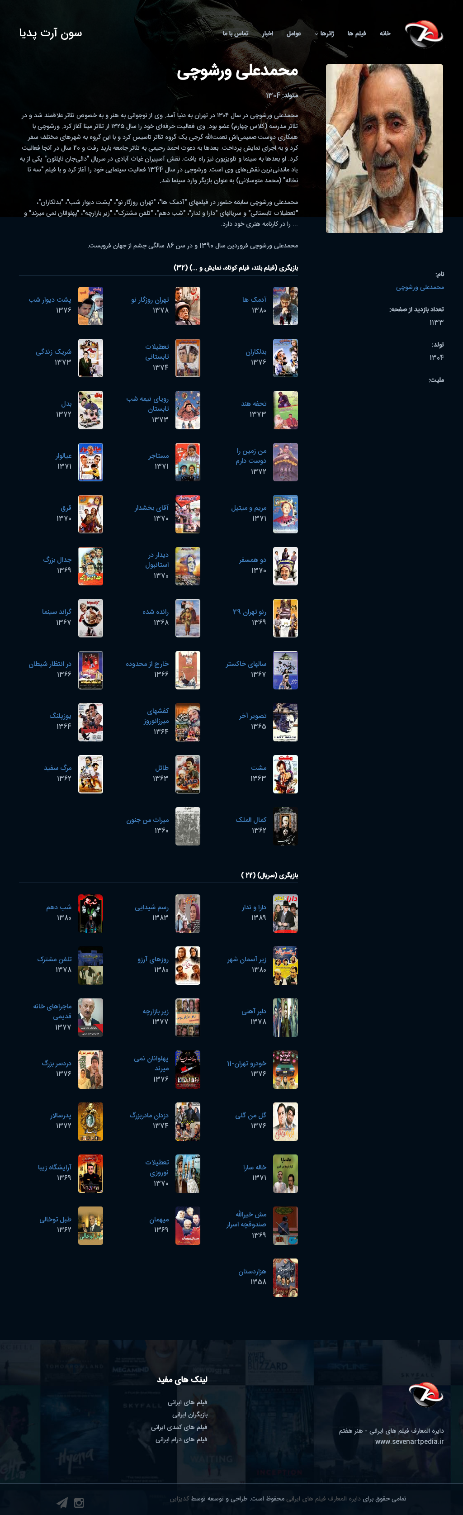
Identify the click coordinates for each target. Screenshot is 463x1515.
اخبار (267, 33)
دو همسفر (252, 560)
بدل (66, 404)
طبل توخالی (55, 1219)
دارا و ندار (254, 907)
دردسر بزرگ (56, 1063)
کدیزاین (179, 1499)
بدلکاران (256, 352)
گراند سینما (56, 612)
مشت (258, 768)
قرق (66, 508)
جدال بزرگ (57, 560)
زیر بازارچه (155, 1011)
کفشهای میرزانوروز (156, 716)
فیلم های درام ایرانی (182, 1439)
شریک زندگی (53, 352)
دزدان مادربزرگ (149, 1115)
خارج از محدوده (147, 664)
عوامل (294, 33)
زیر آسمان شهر (246, 959)
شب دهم (58, 907)
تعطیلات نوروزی (157, 1168)
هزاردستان (252, 1272)
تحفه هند (253, 404)
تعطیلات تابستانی (157, 352)
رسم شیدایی (152, 907)
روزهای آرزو (153, 959)
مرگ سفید (57, 768)
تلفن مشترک (54, 959)
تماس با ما (236, 33)
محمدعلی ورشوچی (420, 287)
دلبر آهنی (253, 1011)
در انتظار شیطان (49, 664)
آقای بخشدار (152, 508)
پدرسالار (60, 1115)
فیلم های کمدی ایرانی (179, 1427)
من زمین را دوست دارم (251, 456)
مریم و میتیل (248, 508)
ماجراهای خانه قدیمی (52, 1012)
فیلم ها (357, 33)
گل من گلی (250, 1115)
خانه (385, 33)
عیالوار (63, 456)
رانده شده (155, 612)
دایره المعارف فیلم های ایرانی (323, 1499)
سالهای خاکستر (246, 664)
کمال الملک (251, 820)
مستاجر (159, 456)
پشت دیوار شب (49, 300)
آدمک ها (254, 300)
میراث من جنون (147, 820)
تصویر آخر (252, 716)
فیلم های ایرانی (188, 1402)
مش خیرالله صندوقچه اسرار (246, 1220)
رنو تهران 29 (249, 612)
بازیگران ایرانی (190, 1415)
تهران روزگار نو (150, 300)
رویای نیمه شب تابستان (147, 404)
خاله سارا (254, 1167)
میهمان (159, 1219)
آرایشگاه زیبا (54, 1167)
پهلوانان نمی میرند (151, 1064)
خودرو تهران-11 (246, 1063)
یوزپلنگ (60, 716)
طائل (162, 768)
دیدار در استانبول (157, 560)
